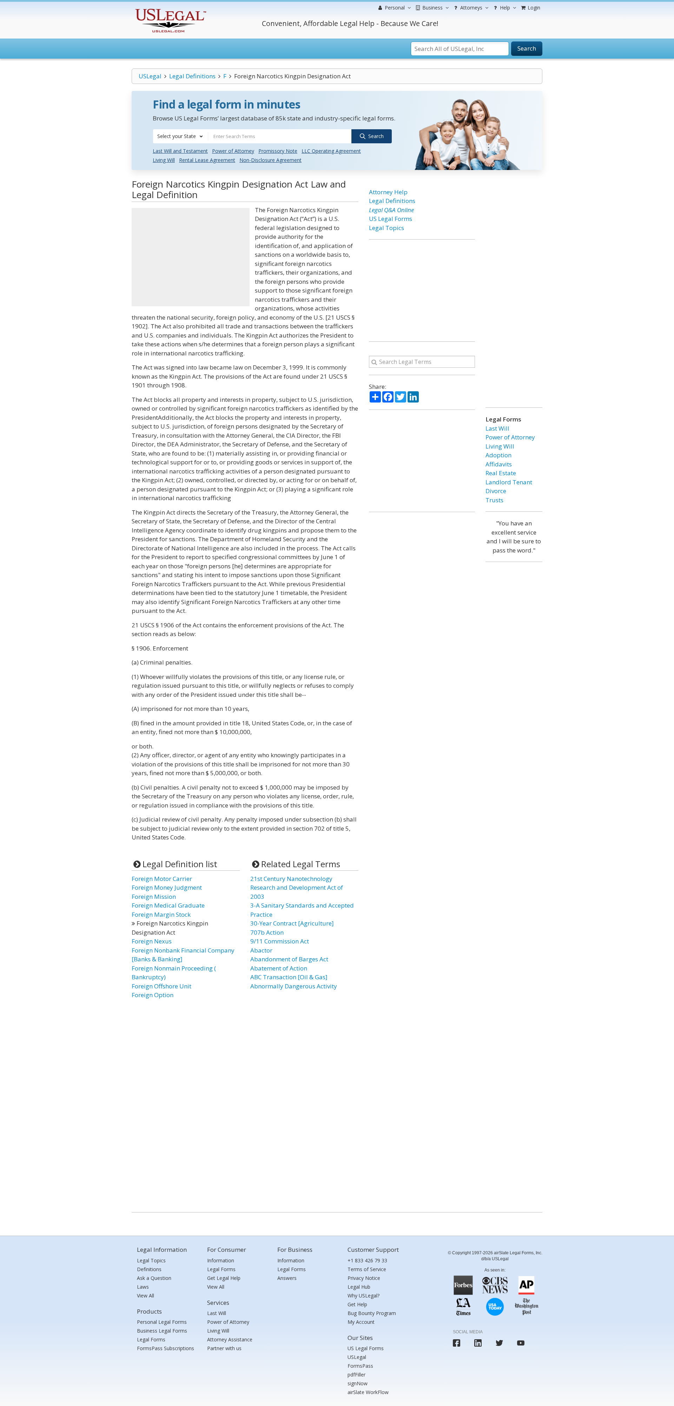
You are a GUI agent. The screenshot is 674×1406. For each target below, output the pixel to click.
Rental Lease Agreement (207, 160)
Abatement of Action (278, 968)
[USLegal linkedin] (478, 1343)
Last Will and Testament (180, 151)
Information (220, 1260)
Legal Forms (151, 1339)
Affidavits (498, 464)
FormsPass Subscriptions (165, 1348)
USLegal (150, 76)
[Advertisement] (191, 257)
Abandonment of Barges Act (289, 959)
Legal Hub (359, 1286)
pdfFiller (356, 1374)
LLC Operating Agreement (331, 151)
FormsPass (360, 1365)
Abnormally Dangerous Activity (293, 986)
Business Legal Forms (162, 1330)
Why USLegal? (363, 1295)
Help (504, 7)
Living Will (164, 160)
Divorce (495, 491)
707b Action (267, 932)
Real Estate (500, 473)
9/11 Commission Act (279, 941)
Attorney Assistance (229, 1339)
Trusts (494, 500)
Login (533, 7)
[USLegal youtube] (520, 1343)
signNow (358, 1383)
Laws (143, 1286)
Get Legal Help (223, 1278)
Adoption (498, 455)
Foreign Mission (154, 896)
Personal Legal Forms (162, 1322)
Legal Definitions (192, 76)
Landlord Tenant (508, 482)
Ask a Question (154, 1278)
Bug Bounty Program (372, 1313)
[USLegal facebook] (456, 1343)
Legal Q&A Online (391, 210)
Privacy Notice (364, 1278)
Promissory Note (277, 151)
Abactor (261, 950)
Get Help (357, 1304)
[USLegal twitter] (499, 1343)
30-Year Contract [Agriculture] (292, 923)
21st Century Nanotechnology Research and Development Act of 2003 (296, 888)
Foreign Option (152, 995)
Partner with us (224, 1348)
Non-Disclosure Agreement (270, 160)
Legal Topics (386, 228)
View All (145, 1295)
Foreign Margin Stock (161, 914)
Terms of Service (367, 1269)
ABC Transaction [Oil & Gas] (289, 977)
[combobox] (180, 136)
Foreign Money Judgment (167, 887)
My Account (361, 1322)
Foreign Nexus (152, 941)
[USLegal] (170, 10)
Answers (287, 1278)
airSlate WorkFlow (368, 1392)
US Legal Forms (390, 219)
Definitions (149, 1269)
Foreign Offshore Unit (161, 986)
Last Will (497, 428)
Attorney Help (388, 192)
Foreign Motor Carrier (162, 879)
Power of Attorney (233, 151)
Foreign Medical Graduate (168, 905)
